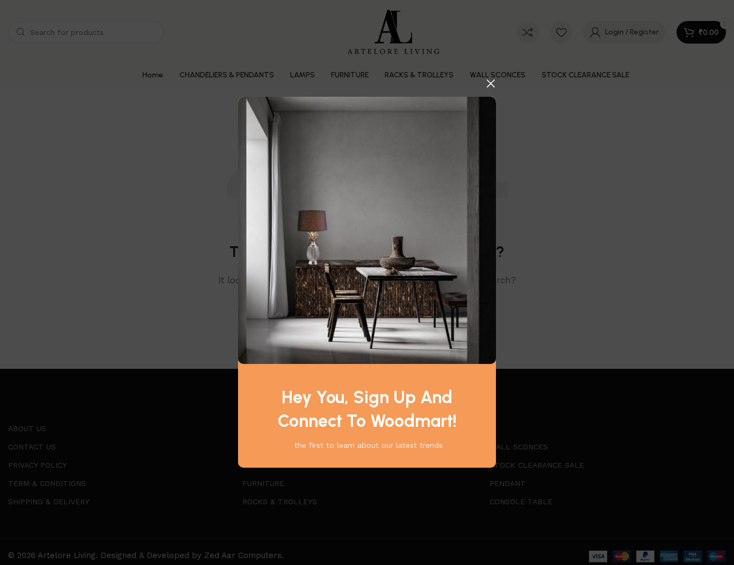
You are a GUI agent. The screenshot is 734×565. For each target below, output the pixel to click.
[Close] (490, 83)
